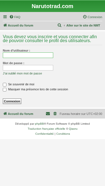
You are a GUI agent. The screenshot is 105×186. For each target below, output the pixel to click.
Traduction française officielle (46, 128)
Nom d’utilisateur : (16, 50)
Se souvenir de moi (20, 84)
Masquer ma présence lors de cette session (37, 89)
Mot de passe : (13, 63)
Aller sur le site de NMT (83, 25)
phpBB (39, 123)
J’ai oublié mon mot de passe (22, 73)
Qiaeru (73, 128)
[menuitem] (14, 17)
